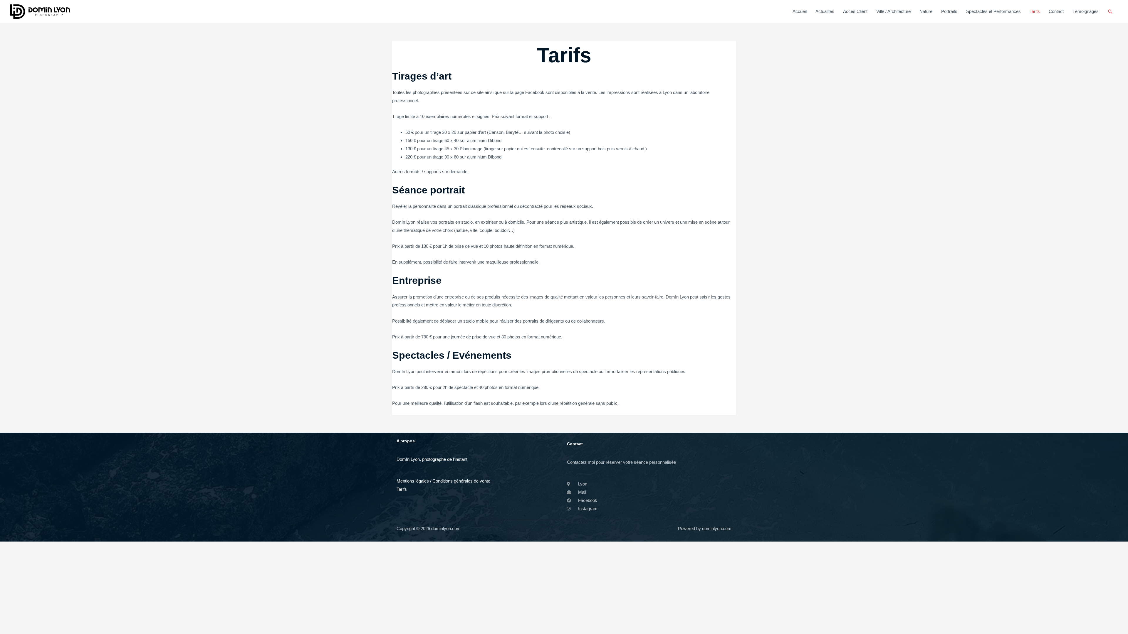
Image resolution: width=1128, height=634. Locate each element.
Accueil (800, 11)
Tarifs (1035, 11)
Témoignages (1085, 11)
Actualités (824, 11)
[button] (1110, 12)
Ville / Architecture (893, 11)
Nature (925, 11)
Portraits (949, 11)
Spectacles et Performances (993, 11)
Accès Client (855, 11)
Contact (1056, 11)
